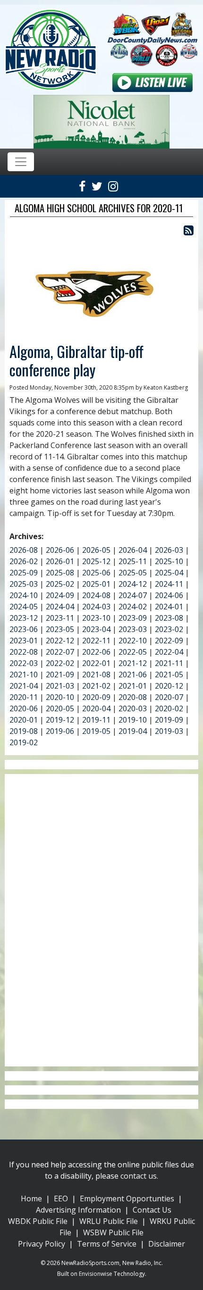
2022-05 (132, 652)
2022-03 (23, 663)
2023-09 (132, 618)
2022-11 (96, 640)
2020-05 (60, 708)
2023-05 (60, 629)
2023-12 (23, 618)
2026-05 (96, 550)
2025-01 (96, 584)
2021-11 (169, 663)
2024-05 (23, 606)
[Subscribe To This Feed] (189, 230)
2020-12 (169, 686)
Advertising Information (78, 1210)
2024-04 (60, 606)
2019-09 (169, 720)
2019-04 (132, 731)
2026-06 (60, 550)
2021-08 (96, 674)
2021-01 (132, 686)
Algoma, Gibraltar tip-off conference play (76, 360)
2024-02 (132, 606)
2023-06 (23, 629)
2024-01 (169, 606)
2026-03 (169, 550)
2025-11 (132, 561)
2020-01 (23, 720)
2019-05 (96, 731)
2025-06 (96, 572)
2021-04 (23, 686)
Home (31, 1198)
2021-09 (60, 674)
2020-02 (169, 708)
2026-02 (23, 561)
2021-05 (169, 674)
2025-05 (132, 572)
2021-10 (23, 674)
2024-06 (169, 595)
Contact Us (152, 1210)
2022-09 (169, 640)
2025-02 (60, 584)
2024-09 (60, 595)
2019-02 (23, 742)
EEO (61, 1198)
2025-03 (23, 584)
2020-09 (96, 697)
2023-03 (132, 629)
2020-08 (132, 697)
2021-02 (96, 686)
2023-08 (169, 618)
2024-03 (96, 606)
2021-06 (132, 674)
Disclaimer (166, 1244)
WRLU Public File (108, 1221)
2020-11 (23, 697)
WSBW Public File (113, 1232)
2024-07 (132, 595)
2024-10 (23, 595)
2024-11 (169, 584)
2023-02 (169, 629)
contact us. (139, 1176)
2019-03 (169, 731)
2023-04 (96, 629)
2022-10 (132, 640)
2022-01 (96, 663)
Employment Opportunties (127, 1198)
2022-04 (169, 652)
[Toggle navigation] (21, 161)
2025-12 (96, 561)
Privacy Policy (41, 1244)
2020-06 (23, 708)
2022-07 (60, 652)
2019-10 (132, 720)
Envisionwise (95, 1274)
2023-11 (60, 618)
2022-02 (60, 663)
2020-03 (132, 708)
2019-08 (23, 731)
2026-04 (132, 550)
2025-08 (60, 572)
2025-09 (23, 572)
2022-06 (96, 652)
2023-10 (96, 618)
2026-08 (23, 550)
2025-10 (169, 561)
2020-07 (169, 697)
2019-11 (96, 720)
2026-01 (60, 561)
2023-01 (23, 640)
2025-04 (169, 572)
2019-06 (60, 731)
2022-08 (23, 652)
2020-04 (96, 708)
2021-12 (132, 663)
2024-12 (132, 584)
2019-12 (60, 720)
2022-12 (60, 640)
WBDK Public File (38, 1221)
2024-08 (96, 595)
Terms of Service (106, 1244)
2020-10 (60, 697)
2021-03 (60, 686)
